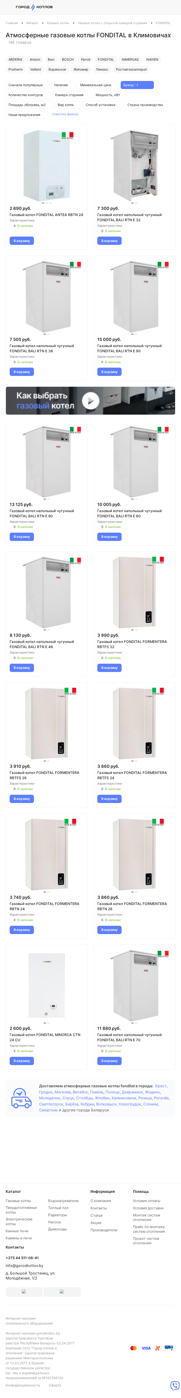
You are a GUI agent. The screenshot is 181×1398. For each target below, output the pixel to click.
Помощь (141, 1191)
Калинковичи (124, 1098)
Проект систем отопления (146, 1240)
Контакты (98, 1208)
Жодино (152, 1092)
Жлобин (102, 1098)
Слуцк (68, 1098)
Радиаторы (57, 1215)
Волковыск (106, 1104)
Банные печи (17, 1231)
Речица (145, 1098)
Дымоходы (57, 1229)
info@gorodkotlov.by (24, 1265)
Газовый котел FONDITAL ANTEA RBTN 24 (46, 214)
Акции (95, 1222)
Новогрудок (130, 1104)
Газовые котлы (58, 23)
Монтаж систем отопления (146, 1217)
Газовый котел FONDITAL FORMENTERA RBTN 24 (44, 906)
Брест (161, 1086)
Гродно (46, 1092)
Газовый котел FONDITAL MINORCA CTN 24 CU (45, 1037)
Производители (103, 1230)
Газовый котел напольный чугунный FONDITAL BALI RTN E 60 (129, 513)
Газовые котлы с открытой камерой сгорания (112, 23)
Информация (102, 1191)
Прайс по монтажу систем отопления (149, 1229)
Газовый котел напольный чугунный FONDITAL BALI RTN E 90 (129, 348)
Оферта (55, 1385)
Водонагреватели (63, 1200)
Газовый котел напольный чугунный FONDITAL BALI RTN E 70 (129, 1037)
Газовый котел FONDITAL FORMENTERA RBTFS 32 (132, 644)
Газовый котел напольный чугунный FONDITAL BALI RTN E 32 (129, 217)
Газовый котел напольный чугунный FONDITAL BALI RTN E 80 (42, 513)
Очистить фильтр (65, 114)
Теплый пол (58, 1208)
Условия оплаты (146, 1200)
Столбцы (84, 1098)
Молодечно (49, 1098)
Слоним (150, 1104)
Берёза (71, 1104)
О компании (100, 1200)
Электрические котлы (19, 1221)
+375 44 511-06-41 (22, 1258)
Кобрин (87, 1104)
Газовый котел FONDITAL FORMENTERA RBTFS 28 (44, 775)
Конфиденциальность (23, 1385)
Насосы (54, 1222)
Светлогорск (51, 1104)
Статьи (96, 1215)
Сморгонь (48, 1110)
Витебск (80, 1092)
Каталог (32, 23)
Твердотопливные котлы (21, 1210)
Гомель (96, 1092)
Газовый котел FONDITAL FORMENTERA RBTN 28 (132, 906)
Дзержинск (132, 1092)
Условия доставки (148, 1208)
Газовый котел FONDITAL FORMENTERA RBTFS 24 (132, 775)
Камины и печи (19, 1238)
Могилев (63, 1092)
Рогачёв (161, 1098)
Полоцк (113, 1092)
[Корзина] (172, 7)
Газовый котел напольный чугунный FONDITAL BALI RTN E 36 (42, 348)
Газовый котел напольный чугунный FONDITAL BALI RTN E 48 (42, 644)
